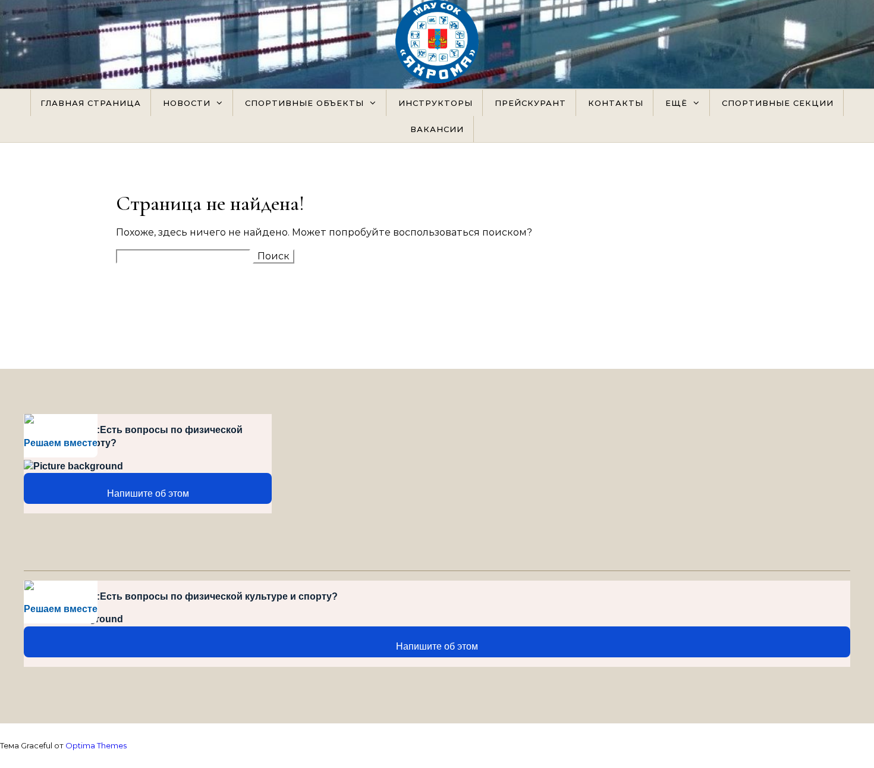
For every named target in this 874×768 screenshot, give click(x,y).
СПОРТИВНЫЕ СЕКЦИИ (778, 103)
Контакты (615, 103)
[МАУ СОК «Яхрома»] (437, 44)
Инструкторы (435, 103)
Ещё (676, 103)
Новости (186, 103)
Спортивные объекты (304, 103)
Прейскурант (530, 103)
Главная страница (90, 103)
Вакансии (437, 129)
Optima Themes (96, 745)
